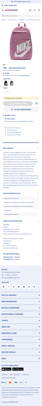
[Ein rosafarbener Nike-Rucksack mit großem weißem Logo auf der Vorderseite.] (21, 41)
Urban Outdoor (12, 19)
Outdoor (4, 19)
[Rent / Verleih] (21, 346)
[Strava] (34, 287)
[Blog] (21, 358)
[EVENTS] (21, 320)
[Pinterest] (24, 287)
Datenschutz (17, 374)
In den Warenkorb (19, 104)
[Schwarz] (6, 83)
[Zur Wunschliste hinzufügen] (36, 103)
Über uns (6, 327)
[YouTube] (19, 287)
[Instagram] (4, 287)
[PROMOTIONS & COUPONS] (21, 314)
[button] (21, 148)
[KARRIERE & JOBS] (21, 333)
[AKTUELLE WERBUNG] (21, 308)
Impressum (5, 374)
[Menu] (3, 10)
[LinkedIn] (29, 287)
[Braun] (11, 83)
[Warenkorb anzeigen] (39, 10)
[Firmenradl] (21, 339)
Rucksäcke (21, 19)
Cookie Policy (25, 374)
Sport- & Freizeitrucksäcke (33, 19)
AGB (11, 374)
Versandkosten (25, 75)
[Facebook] (9, 287)
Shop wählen (11, 119)
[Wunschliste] (34, 10)
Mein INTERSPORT (9, 301)
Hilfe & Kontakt (9, 295)
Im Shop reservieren (22, 109)
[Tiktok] (14, 287)
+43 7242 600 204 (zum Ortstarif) (11, 272)
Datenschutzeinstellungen (9, 377)
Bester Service (9, 352)
